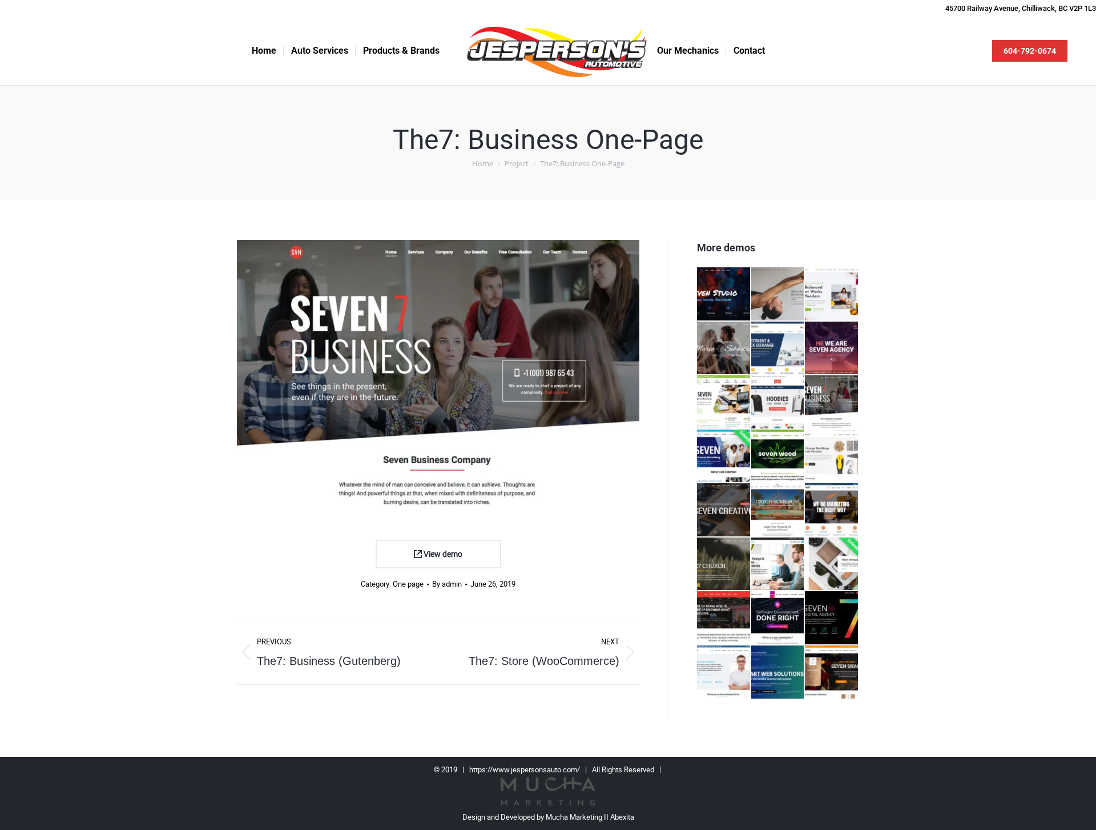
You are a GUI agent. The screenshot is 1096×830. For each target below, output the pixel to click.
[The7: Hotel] (778, 510)
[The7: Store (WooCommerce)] (778, 402)
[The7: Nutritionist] (832, 294)
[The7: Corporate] (778, 349)
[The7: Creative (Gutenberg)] (832, 565)
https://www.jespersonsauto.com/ (524, 769)
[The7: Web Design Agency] (832, 618)
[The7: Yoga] (778, 294)
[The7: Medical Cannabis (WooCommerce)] (778, 457)
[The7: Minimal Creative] (778, 565)
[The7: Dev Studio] (724, 294)
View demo (442, 554)
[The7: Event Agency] (724, 618)
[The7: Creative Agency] (724, 510)
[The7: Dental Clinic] (724, 672)
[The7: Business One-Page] (832, 402)
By (447, 584)
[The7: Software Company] (778, 618)
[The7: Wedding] (724, 349)
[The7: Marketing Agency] (832, 510)
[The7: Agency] (832, 349)
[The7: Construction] (832, 457)
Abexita (622, 817)
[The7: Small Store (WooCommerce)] (832, 672)
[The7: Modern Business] (724, 402)
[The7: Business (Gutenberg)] (724, 457)
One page (408, 584)
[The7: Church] (724, 565)
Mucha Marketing (575, 817)
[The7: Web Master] (778, 672)
